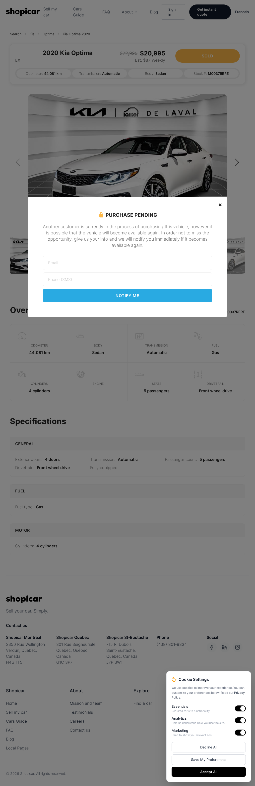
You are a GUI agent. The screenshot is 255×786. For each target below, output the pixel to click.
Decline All (208, 747)
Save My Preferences (208, 759)
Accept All (208, 772)
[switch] (240, 708)
